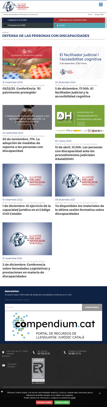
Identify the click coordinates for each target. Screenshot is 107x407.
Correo (62, 25)
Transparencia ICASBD (16, 25)
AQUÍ (73, 398)
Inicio (90, 14)
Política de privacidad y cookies (17, 300)
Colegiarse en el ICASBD (17, 20)
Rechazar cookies (44, 402)
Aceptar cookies (62, 402)
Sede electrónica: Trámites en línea (72, 20)
